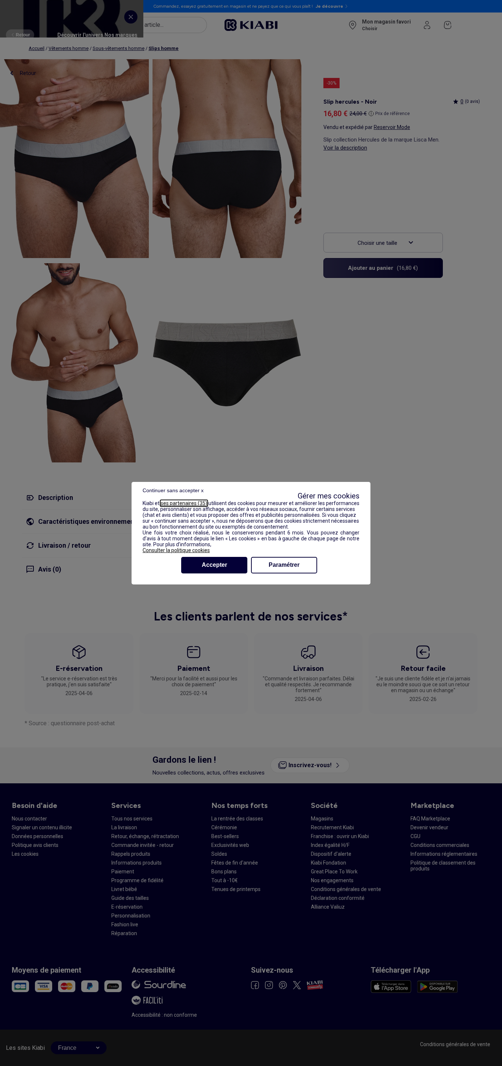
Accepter (214, 565)
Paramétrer (284, 565)
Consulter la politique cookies (176, 550)
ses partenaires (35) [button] (184, 503)
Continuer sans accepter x (173, 490)
